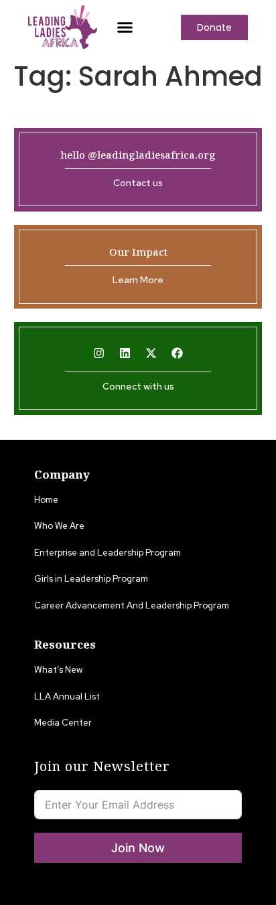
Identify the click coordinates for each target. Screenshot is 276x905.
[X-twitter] (151, 353)
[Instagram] (99, 353)
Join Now (138, 848)
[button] (125, 27)
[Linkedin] (125, 353)
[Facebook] (177, 353)
